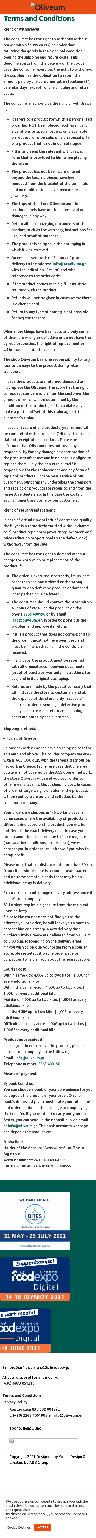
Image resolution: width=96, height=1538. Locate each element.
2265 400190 (34, 614)
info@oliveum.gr (26, 620)
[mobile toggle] (5, 7)
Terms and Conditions (21, 1395)
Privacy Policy (14, 1402)
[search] (91, 7)
